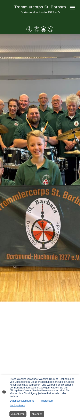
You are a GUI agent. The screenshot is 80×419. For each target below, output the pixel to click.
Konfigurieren (17, 405)
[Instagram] (36, 29)
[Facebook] (29, 29)
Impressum (47, 400)
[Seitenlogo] (40, 17)
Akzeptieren (18, 414)
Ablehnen (37, 414)
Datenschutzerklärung (22, 400)
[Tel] (51, 29)
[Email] (43, 29)
